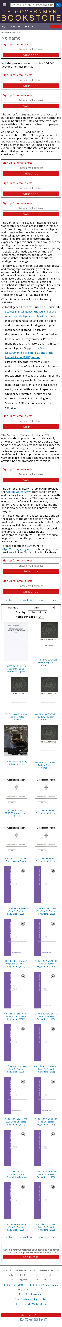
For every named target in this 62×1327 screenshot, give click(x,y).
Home (4, 32)
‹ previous (26, 600)
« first (10, 600)
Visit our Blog (31, 1315)
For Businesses (31, 1294)
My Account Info (31, 1289)
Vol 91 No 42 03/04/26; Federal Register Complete (46, 662)
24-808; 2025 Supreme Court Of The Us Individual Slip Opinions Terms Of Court (16, 669)
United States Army (18, 491)
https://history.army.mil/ (16, 549)
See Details (31, 1256)
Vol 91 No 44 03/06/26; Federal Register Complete (46, 717)
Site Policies (14, 1284)
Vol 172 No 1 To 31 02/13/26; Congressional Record (16, 813)
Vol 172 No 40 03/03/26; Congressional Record (45, 811)
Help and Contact (44, 1284)
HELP (29, 26)
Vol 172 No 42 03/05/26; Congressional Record (45, 859)
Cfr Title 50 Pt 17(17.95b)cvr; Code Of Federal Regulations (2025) (16, 1174)
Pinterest (41, 1319)
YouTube (36, 1319)
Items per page (25, 616)
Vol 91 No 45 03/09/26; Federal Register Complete (46, 765)
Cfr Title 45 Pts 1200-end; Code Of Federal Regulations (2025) (16, 911)
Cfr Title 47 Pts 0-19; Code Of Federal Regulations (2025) (46, 1227)
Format (13, 607)
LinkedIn (45, 1319)
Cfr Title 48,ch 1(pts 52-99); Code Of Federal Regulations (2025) (16, 964)
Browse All (15, 32)
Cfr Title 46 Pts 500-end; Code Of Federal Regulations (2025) (45, 1069)
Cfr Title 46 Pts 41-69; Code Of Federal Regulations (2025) (16, 1227)
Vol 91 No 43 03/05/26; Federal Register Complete (16, 717)
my (11, 26)
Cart (56, 26)
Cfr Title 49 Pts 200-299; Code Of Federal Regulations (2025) (45, 1122)
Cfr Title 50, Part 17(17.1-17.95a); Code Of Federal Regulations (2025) (16, 1016)
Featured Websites (31, 1304)
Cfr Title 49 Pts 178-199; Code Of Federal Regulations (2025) (45, 964)
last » (55, 600)
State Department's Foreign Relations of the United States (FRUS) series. (29, 352)
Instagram (31, 1319)
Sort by (21, 612)
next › (42, 600)
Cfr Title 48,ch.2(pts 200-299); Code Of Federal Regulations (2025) (16, 1122)
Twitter (26, 1319)
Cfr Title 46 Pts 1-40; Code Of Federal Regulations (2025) (16, 1069)
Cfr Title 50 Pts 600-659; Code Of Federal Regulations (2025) (45, 1174)
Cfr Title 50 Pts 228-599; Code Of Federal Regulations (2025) (45, 1016)
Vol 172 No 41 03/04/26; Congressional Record (16, 859)
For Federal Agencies (31, 1299)
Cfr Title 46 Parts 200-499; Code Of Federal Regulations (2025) (45, 911)
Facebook (22, 1319)
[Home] (31, 19)
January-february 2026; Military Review (16, 763)
